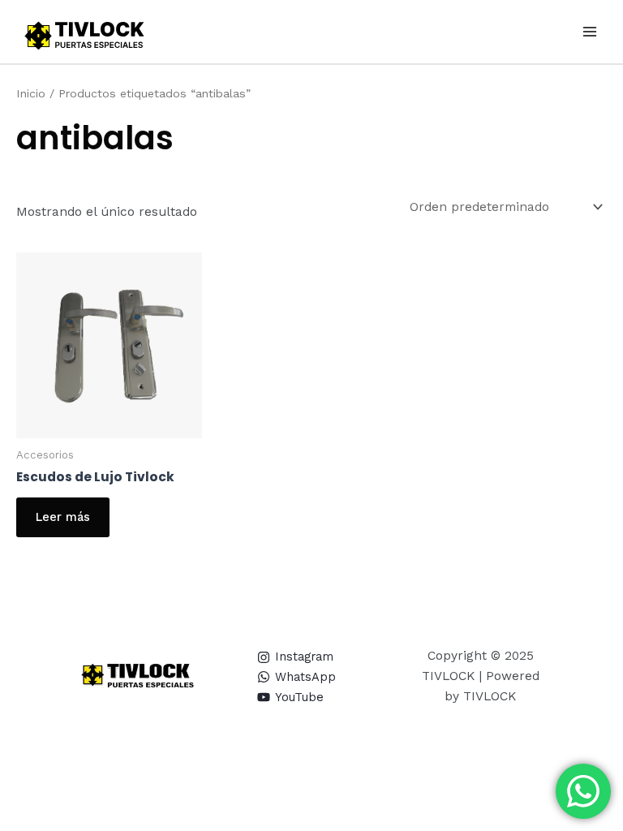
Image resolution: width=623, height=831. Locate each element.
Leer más (63, 517)
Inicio (30, 93)
